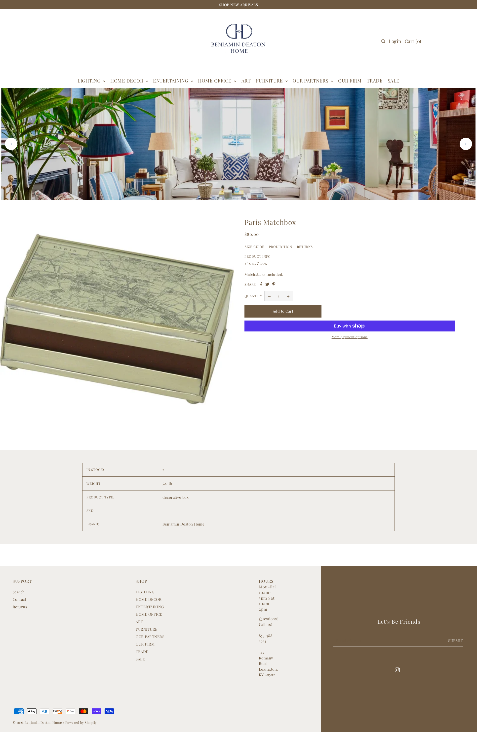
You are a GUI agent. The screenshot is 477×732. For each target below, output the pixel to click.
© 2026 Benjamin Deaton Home (38, 722)
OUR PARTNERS (150, 636)
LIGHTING (145, 591)
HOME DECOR (127, 80)
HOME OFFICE (149, 614)
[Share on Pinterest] (274, 284)
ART (139, 621)
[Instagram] (397, 669)
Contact (19, 599)
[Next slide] (466, 144)
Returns (20, 606)
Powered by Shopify (81, 722)
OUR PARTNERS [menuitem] (311, 80)
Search (19, 591)
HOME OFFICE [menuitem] (215, 80)
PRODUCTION (280, 246)
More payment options (350, 337)
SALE (140, 658)
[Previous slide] (11, 144)
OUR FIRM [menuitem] (349, 80)
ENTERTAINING (171, 80)
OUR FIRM (145, 644)
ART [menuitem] (246, 80)
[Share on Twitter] (267, 284)
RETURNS (305, 246)
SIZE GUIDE (254, 246)
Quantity (253, 296)
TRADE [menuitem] (375, 80)
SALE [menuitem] (393, 80)
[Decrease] (269, 296)
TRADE (142, 651)
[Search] (383, 41)
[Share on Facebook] (261, 284)
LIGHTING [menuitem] (90, 80)
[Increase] (288, 296)
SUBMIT (455, 640)
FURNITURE (270, 80)
